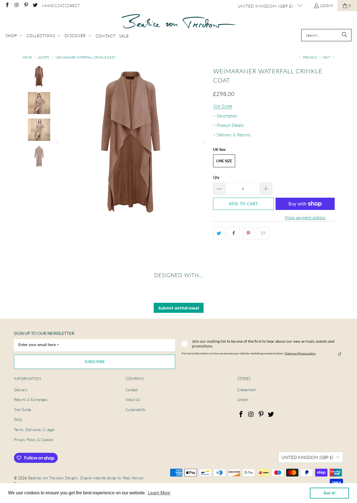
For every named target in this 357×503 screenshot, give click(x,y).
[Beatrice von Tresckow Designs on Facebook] (7, 5)
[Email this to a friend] (263, 233)
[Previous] (58, 142)
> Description (225, 115)
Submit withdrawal (178, 308)
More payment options (305, 217)
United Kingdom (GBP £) (266, 6)
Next (327, 57)
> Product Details (228, 125)
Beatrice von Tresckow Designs (53, 478)
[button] (14, 36)
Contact (132, 390)
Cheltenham (246, 390)
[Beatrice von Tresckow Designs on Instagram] (16, 5)
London (243, 399)
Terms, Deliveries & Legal (34, 429)
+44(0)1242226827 (61, 5)
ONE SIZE (224, 161)
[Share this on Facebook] (234, 233)
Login (326, 5)
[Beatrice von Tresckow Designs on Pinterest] (25, 5)
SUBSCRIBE (95, 361)
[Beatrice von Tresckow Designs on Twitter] (35, 5)
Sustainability (136, 409)
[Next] (203, 142)
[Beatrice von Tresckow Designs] (178, 21)
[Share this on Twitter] (219, 233)
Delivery (21, 390)
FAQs (18, 419)
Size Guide (22, 409)
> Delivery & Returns (231, 134)
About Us (133, 399)
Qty (216, 177)
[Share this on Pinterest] (249, 233)
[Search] (344, 35)
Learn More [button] (159, 492)
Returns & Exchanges (31, 399)
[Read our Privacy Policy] (339, 354)
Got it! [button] (330, 493)
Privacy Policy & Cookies (34, 439)
